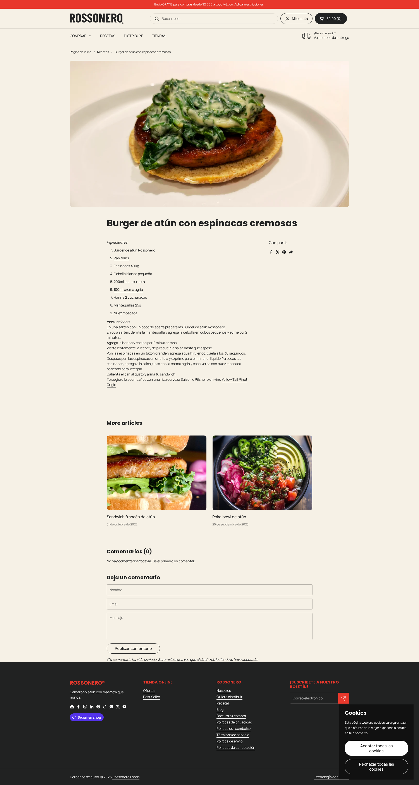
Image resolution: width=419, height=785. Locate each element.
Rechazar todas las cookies (376, 766)
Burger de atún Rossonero (134, 250)
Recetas (103, 52)
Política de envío (229, 741)
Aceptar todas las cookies (376, 748)
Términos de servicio (232, 734)
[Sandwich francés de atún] (157, 472)
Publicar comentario (133, 648)
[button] (331, 18)
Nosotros (223, 690)
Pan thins (121, 258)
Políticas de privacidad (234, 722)
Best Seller (151, 696)
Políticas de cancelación (235, 747)
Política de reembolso (233, 728)
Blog (219, 709)
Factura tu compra (231, 715)
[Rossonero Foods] (97, 18)
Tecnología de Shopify (331, 777)
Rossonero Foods (125, 777)
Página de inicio (80, 52)
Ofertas (149, 690)
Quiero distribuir (229, 696)
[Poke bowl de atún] (262, 472)
